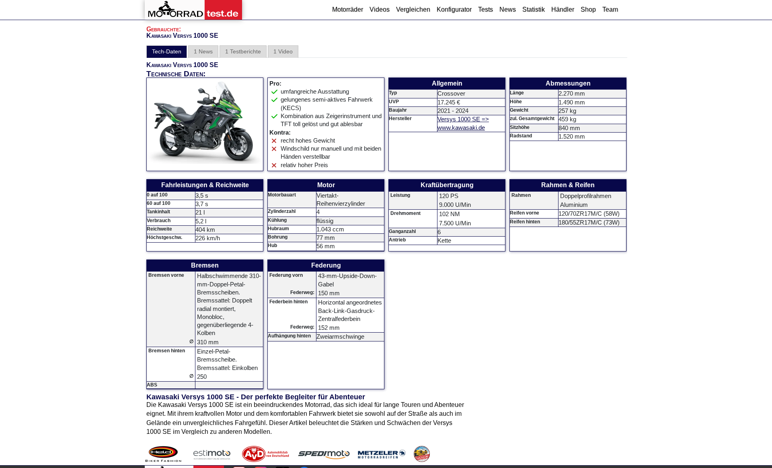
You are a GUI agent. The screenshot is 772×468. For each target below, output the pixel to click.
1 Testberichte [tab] (243, 51)
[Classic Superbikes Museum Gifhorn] (422, 454)
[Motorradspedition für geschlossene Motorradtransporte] (324, 454)
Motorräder (347, 9)
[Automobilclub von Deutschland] (266, 454)
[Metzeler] (382, 454)
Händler (562, 9)
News (507, 9)
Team (610, 9)
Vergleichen (413, 9)
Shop (588, 9)
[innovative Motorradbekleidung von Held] (163, 454)
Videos (380, 9)
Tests (485, 9)
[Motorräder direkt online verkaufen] (212, 454)
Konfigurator (454, 9)
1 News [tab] (203, 51)
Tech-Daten (166, 51)
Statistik (533, 9)
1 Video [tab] (283, 51)
